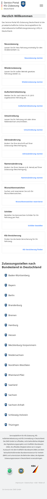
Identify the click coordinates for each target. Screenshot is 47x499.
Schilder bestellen (35, 225)
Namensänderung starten (32, 178)
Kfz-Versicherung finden (33, 249)
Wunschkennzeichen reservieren (29, 201)
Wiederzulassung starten (32, 82)
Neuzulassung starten (33, 58)
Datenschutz (29, 483)
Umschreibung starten (33, 130)
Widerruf (42, 483)
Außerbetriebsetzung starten (30, 106)
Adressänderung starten (32, 154)
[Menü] (42, 6)
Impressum (19, 483)
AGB (35, 483)
